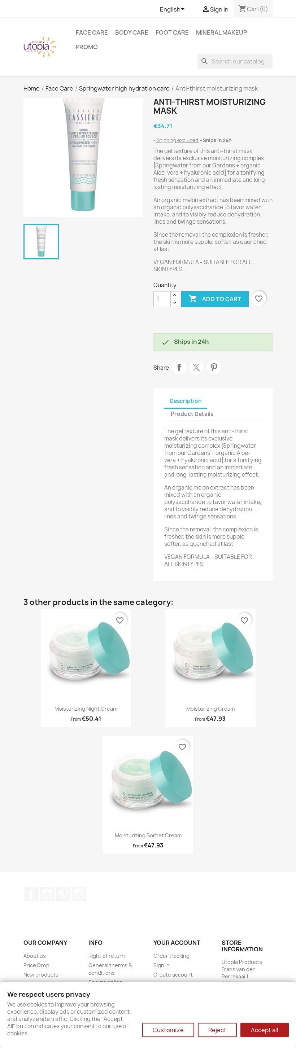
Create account (173, 974)
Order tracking (171, 955)
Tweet (196, 367)
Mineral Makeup (221, 32)
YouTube (47, 894)
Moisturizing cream (210, 708)
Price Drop (36, 965)
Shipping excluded (177, 140)
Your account (176, 943)
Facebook (31, 894)
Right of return (106, 955)
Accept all (264, 1030)
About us (34, 955)
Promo (87, 47)
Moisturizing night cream (86, 708)
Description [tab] (186, 401)
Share (179, 367)
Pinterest (213, 367)
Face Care (92, 32)
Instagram (79, 894)
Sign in (161, 965)
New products (40, 974)
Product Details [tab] (192, 414)
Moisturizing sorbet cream (148, 835)
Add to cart (215, 298)
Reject (217, 1030)
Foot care (172, 32)
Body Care (131, 32)
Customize (168, 1030)
